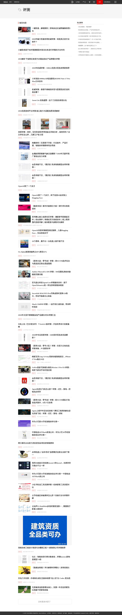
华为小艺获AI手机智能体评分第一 (45, 422)
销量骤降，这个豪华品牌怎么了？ (87, 45)
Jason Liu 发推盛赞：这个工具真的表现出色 (49, 100)
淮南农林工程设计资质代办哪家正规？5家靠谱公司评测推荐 (41, 548)
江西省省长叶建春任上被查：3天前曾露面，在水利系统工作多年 (91, 55)
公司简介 (49, 613)
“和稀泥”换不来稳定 (83, 52)
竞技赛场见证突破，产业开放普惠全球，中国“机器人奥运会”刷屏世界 (91, 30)
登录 (100, 2)
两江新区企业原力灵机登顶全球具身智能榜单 (36, 443)
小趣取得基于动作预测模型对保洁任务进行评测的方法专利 (41, 50)
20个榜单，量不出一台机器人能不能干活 (48, 241)
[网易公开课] (78, 2)
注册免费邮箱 (107, 2)
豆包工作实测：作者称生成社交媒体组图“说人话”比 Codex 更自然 (44, 578)
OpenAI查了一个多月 (26, 186)
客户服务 (65, 613)
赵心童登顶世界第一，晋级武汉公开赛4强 (89, 48)
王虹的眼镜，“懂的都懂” (85, 26)
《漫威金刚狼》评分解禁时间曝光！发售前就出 (50, 568)
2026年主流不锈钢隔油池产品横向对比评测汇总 (37, 315)
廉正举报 (92, 613)
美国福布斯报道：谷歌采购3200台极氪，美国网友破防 (91, 42)
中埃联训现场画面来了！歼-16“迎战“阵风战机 (91, 39)
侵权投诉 (97, 613)
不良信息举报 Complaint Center (81, 613)
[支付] (90, 2)
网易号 (33, 34)
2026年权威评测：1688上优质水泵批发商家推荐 (50, 68)
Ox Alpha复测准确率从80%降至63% (32, 252)
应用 (10, 2)
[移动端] (72, 2)
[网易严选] (84, 2)
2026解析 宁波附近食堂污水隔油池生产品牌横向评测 (39, 59)
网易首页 (6, 2)
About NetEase (42, 613)
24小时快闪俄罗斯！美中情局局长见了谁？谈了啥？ (91, 36)
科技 (34, 201)
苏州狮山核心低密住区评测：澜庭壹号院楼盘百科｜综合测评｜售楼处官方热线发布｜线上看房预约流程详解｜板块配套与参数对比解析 (50, 219)
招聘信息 (60, 613)
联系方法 (54, 613)
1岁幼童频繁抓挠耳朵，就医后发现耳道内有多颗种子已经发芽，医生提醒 (91, 33)
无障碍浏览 (16, 2)
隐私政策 (70, 613)
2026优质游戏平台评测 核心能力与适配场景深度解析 (39, 111)
